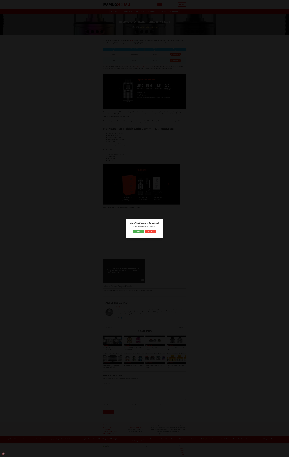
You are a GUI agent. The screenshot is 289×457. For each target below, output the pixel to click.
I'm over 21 (138, 231)
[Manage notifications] (3, 453)
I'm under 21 (151, 231)
